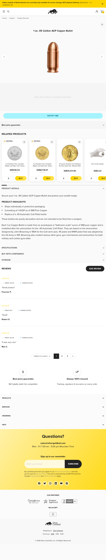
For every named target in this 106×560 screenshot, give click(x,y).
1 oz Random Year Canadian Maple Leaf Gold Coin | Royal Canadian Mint (42, 165)
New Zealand (58, 531)
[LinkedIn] (56, 483)
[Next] (102, 57)
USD (57, 534)
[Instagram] (50, 483)
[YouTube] (61, 483)
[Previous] (4, 57)
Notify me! (53, 116)
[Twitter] (45, 483)
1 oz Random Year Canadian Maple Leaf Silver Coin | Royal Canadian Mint (14, 165)
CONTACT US (8, 5)
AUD (61, 534)
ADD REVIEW (95, 269)
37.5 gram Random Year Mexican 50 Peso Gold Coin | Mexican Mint (70, 165)
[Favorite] (102, 24)
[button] (53, 125)
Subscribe (73, 464)
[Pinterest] (67, 483)
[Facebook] (39, 483)
